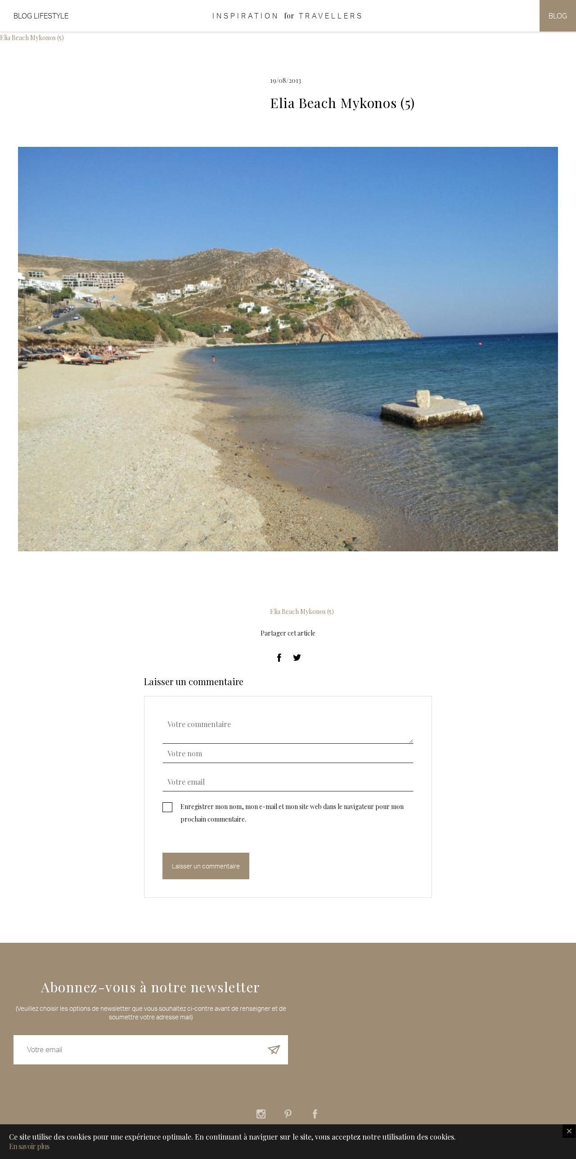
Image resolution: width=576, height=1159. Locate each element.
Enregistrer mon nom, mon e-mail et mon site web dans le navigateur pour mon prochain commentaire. (292, 812)
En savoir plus (29, 1146)
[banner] (288, 16)
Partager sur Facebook (279, 658)
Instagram (261, 1113)
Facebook (315, 1113)
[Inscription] (274, 1049)
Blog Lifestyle (41, 15)
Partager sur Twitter (297, 658)
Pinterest (288, 1113)
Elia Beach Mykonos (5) (32, 37)
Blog (558, 15)
